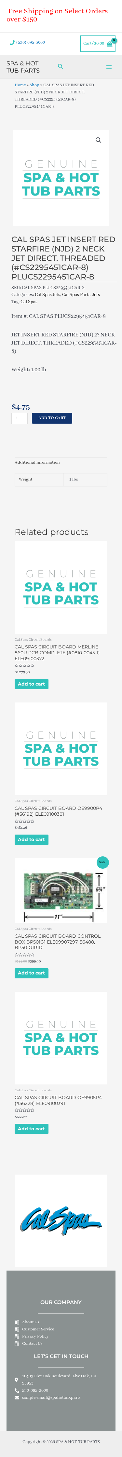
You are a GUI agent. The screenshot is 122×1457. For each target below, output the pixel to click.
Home (20, 85)
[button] (98, 140)
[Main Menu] (109, 67)
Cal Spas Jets (47, 295)
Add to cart (52, 418)
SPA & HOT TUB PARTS (23, 67)
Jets (96, 295)
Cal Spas (28, 302)
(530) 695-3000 (30, 42)
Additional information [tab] (37, 462)
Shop (34, 85)
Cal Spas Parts (76, 295)
